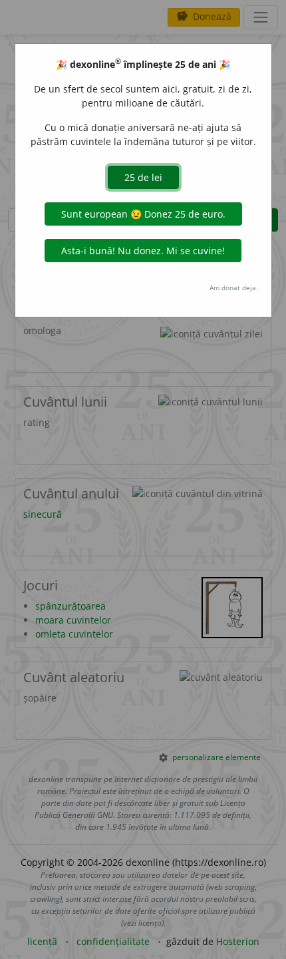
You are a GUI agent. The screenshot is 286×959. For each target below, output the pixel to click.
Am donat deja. (234, 287)
